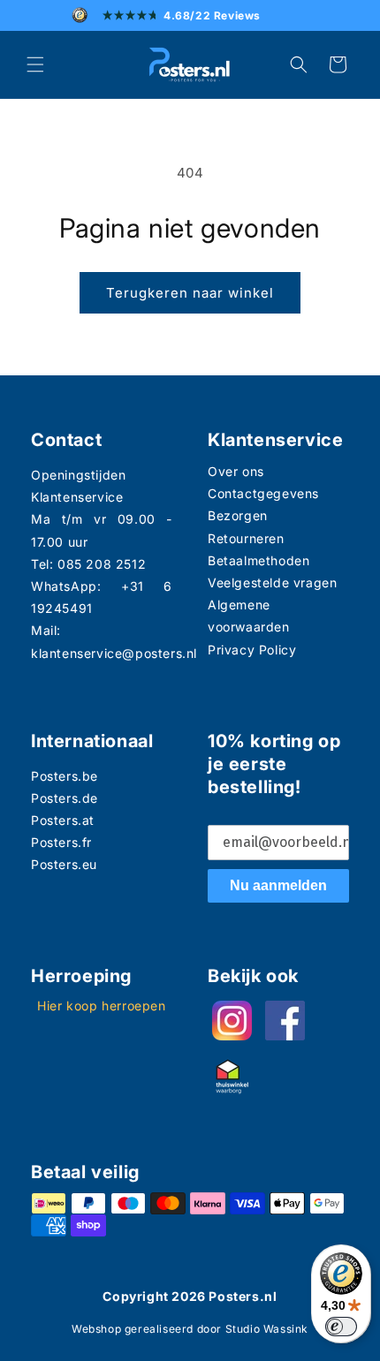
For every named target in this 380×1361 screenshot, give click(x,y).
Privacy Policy (252, 649)
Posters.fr (61, 842)
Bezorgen (238, 515)
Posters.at (63, 820)
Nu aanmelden (278, 885)
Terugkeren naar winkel (190, 292)
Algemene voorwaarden (249, 615)
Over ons (236, 471)
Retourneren (246, 538)
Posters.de (64, 797)
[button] (35, 64)
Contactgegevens (263, 493)
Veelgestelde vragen (272, 582)
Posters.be (64, 775)
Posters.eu (64, 864)
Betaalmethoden (258, 560)
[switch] (341, 1326)
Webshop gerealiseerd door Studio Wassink (190, 1328)
